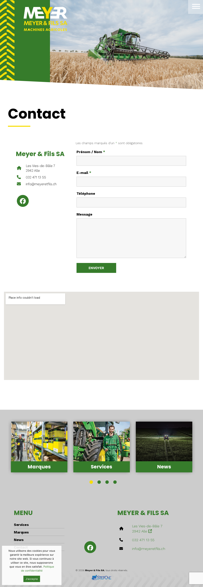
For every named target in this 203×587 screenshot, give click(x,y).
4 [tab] (115, 482)
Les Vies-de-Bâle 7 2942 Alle (40, 168)
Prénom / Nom (91, 152)
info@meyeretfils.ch (41, 184)
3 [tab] (107, 482)
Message (84, 214)
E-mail (84, 173)
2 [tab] (99, 482)
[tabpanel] (39, 447)
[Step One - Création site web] (101, 576)
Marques (21, 532)
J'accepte (32, 578)
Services (21, 525)
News (18, 540)
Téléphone (86, 194)
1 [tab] (91, 482)
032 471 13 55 (36, 177)
